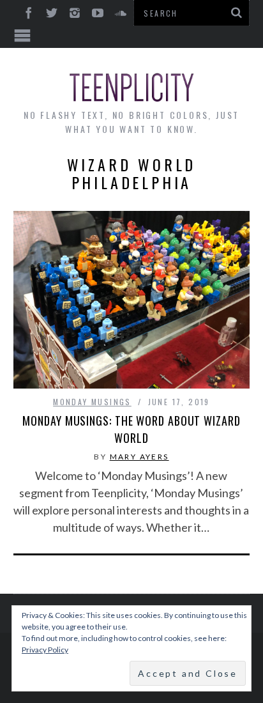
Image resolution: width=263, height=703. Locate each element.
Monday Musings (92, 401)
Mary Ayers (139, 456)
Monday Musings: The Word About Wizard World (131, 429)
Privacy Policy (45, 649)
